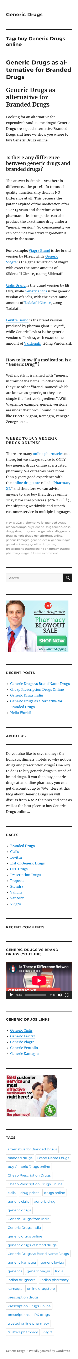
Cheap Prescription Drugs (29, 1175)
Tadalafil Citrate (37, 303)
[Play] (11, 995)
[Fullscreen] (66, 995)
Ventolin (17, 898)
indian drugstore (22, 1280)
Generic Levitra (22, 1036)
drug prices (13, 531)
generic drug (45, 1201)
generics (12, 544)
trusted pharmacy (23, 1332)
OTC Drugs (19, 869)
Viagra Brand (39, 250)
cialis (66, 527)
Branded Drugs (22, 846)
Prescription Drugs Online (29, 1306)
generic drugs (23, 535)
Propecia (17, 881)
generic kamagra (17, 540)
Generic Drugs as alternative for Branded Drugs (38, 69)
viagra (25, 553)
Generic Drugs (24, 14)
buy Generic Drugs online (44, 527)
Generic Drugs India (26, 695)
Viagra (15, 904)
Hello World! (20, 713)
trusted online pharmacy (42, 548)
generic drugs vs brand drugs (32, 1245)
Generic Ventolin (24, 1048)
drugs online (31, 531)
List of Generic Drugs (27, 863)
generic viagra (61, 540)
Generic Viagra (22, 1042)
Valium (16, 892)
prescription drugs (23, 1297)
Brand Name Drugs (53, 1158)
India (59, 1271)
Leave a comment (45, 553)
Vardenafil (32, 343)
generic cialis (50, 531)
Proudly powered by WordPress (49, 1351)
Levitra (16, 857)
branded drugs (16, 527)
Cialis (14, 852)
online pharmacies (48, 454)
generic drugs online (48, 535)
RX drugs (42, 1315)
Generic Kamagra (24, 1053)
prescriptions (15, 548)
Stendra (16, 886)
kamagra (25, 544)
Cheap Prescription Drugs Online (37, 689)
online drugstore (26, 483)
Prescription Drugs (25, 875)
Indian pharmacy (54, 1280)
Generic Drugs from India (29, 1219)
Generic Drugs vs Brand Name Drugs (40, 684)
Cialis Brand (16, 285)
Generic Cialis (36, 291)
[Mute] (60, 995)
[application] (39, 980)
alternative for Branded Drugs (46, 522)
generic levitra (40, 540)
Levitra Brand (17, 320)
